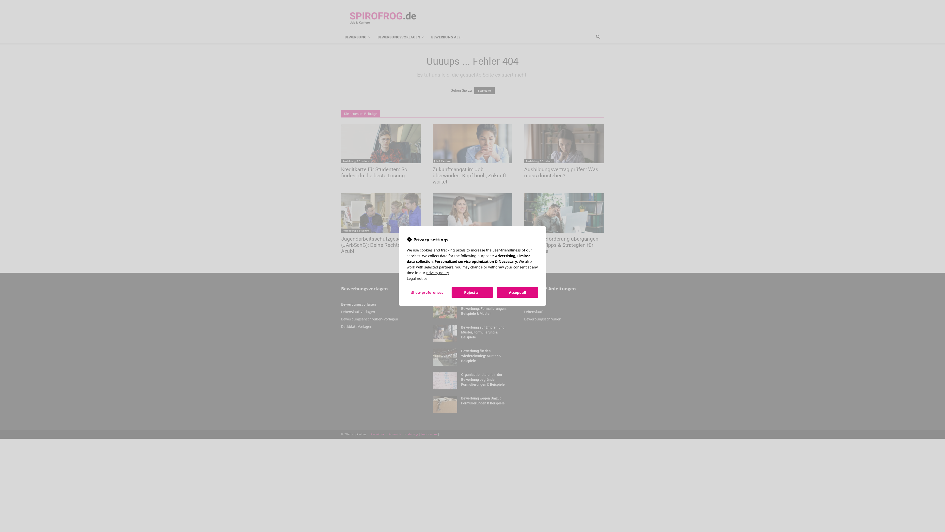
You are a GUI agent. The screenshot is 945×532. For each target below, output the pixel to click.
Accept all (517, 292)
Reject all (472, 292)
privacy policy (437, 272)
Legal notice (417, 278)
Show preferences (427, 292)
